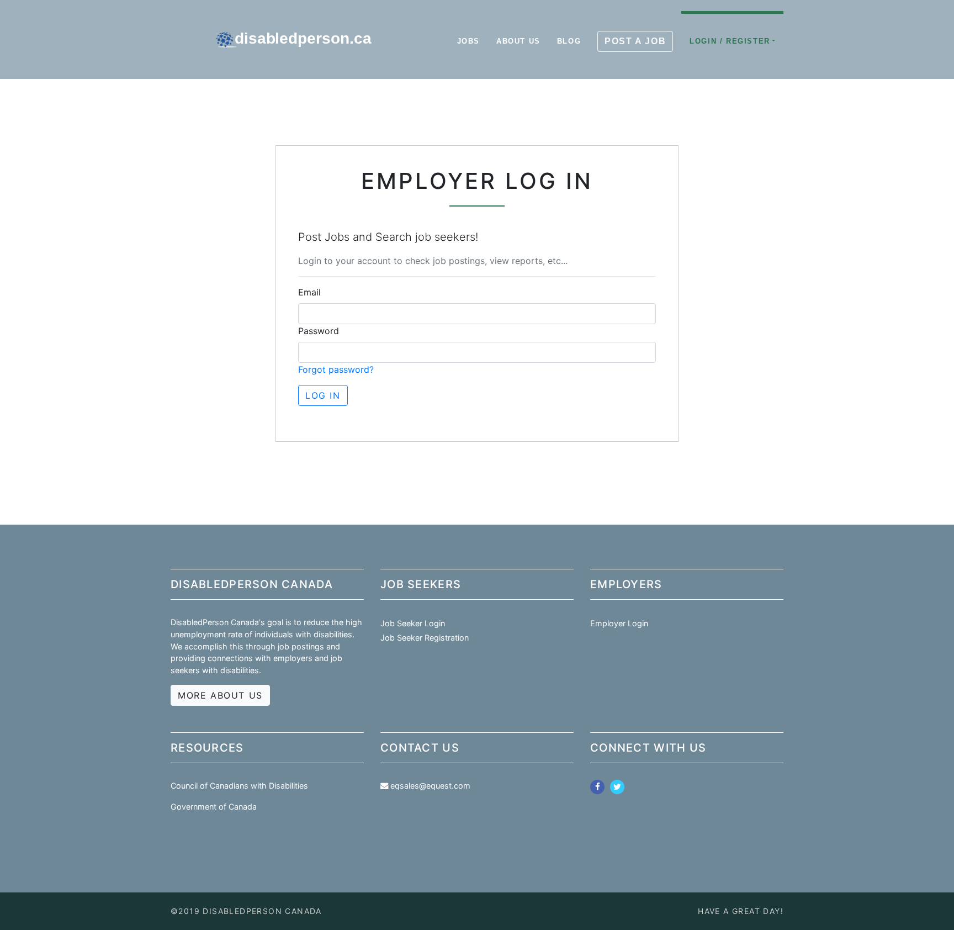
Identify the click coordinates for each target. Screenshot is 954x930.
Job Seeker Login (412, 623)
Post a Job (635, 41)
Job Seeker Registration (424, 637)
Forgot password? (336, 369)
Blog (569, 41)
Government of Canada (214, 806)
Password (318, 330)
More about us (220, 695)
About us (518, 41)
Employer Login (619, 623)
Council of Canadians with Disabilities (239, 785)
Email (309, 292)
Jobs (468, 41)
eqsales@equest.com (430, 785)
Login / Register (730, 41)
